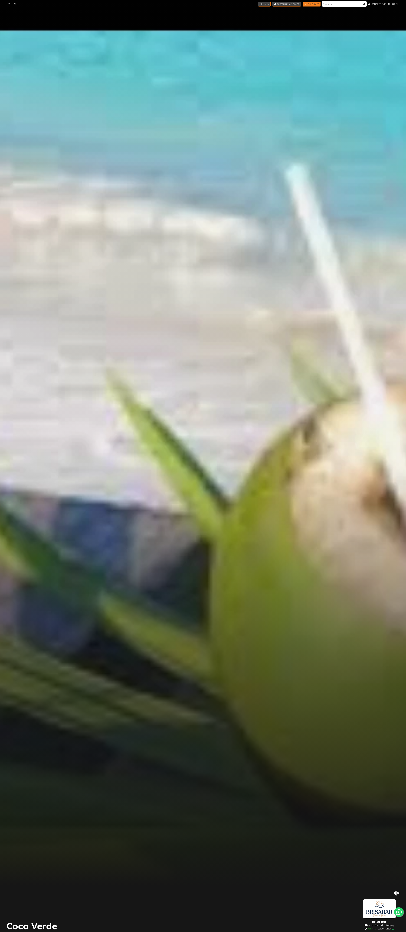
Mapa (266, 4)
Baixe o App (313, 4)
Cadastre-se (378, 4)
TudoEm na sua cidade (288, 4)
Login (394, 4)
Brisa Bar (379, 921)
